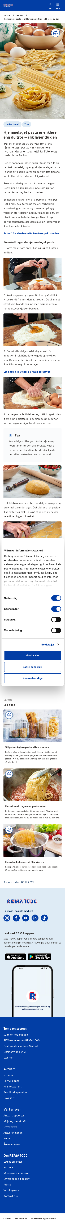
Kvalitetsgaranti (12, 1086)
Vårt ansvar (12, 1109)
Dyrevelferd (10, 1127)
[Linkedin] (35, 918)
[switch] (56, 609)
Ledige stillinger (12, 1161)
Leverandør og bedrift (16, 1178)
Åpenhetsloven (12, 1144)
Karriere (8, 1167)
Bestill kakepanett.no (15, 1092)
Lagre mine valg (32, 666)
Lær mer (8, 1057)
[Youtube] (25, 918)
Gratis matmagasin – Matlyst (20, 1046)
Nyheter (8, 1075)
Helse (6, 1138)
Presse (7, 1184)
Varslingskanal (11, 1190)
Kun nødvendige (32, 678)
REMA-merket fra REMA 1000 (21, 1040)
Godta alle (32, 655)
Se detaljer (47, 644)
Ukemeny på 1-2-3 (14, 1051)
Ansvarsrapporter (13, 1115)
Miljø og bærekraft (14, 1121)
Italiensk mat (12, 124)
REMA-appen (11, 1080)
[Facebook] (16, 918)
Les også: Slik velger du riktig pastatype (26, 371)
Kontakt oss (10, 1196)
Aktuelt (9, 1069)
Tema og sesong (15, 1028)
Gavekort (9, 1098)
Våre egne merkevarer (16, 1173)
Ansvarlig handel (13, 1132)
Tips (26, 124)
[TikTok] (44, 918)
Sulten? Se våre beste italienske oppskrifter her (31, 233)
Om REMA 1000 (15, 1155)
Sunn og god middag (15, 1034)
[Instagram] (6, 918)
